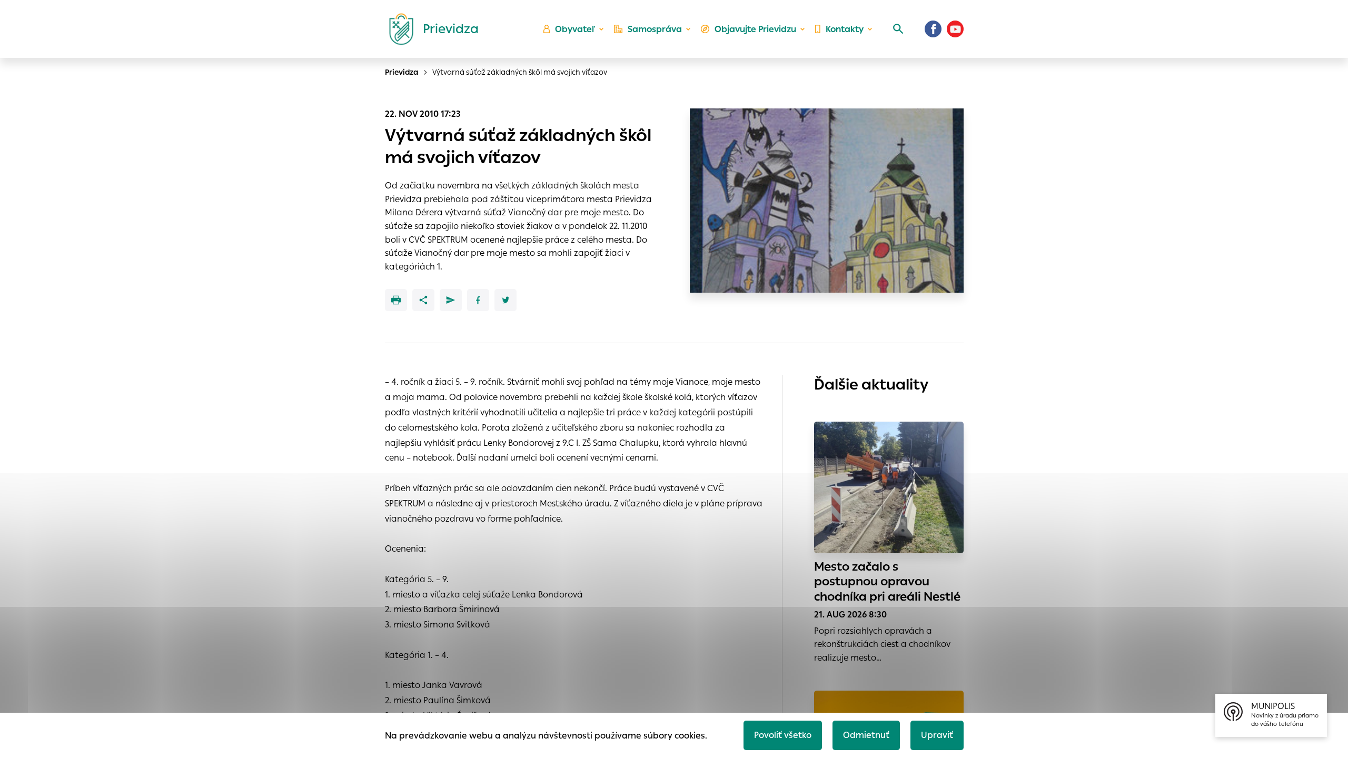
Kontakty (845, 29)
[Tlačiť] (396, 300)
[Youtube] (955, 29)
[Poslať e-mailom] (451, 300)
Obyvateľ (575, 29)
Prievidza (402, 72)
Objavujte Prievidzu (755, 29)
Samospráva (655, 29)
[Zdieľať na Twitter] (505, 300)
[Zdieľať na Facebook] (478, 300)
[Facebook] (933, 29)
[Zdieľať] (423, 300)
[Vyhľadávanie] (898, 29)
